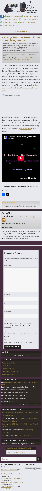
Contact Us (6, 366)
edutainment (23, 58)
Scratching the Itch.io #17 (26, 435)
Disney (17, 58)
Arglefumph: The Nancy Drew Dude (11, 474)
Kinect (29, 58)
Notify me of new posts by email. (18, 342)
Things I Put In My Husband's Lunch (12, 482)
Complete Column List (10, 372)
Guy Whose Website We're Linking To (12, 478)
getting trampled (25, 128)
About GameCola (8, 363)
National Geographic (15, 59)
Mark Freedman (15, 54)
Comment (9, 266)
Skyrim (7, 82)
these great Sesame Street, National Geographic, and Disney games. (20, 88)
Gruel (4, 424)
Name (7, 295)
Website (7, 312)
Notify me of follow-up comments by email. (20, 335)
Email (7, 303)
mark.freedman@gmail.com (32, 217)
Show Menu (21, 32)
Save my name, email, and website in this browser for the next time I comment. (19, 325)
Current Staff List (8, 369)
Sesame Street (25, 59)
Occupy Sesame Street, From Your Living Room (21, 39)
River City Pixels (6, 486)
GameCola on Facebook (19, 448)
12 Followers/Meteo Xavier (9, 470)
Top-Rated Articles (8, 374)
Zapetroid (4, 489)
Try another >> (35, 405)
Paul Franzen (7, 412)
